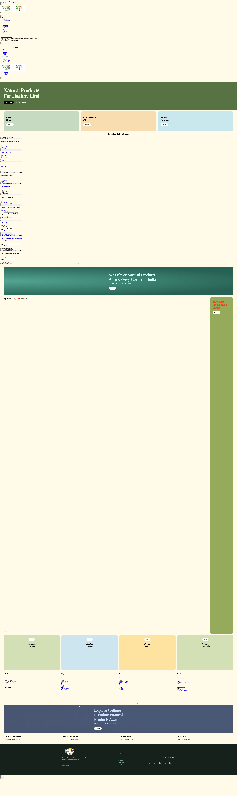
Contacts (4, 32)
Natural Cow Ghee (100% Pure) (10, 678)
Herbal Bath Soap (64, 689)
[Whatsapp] (2, 41)
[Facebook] (0, 41)
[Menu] (1, 4)
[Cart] (0, 14)
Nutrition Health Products (8, 22)
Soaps (4, 75)
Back (2, 17)
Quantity (2, 229)
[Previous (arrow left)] (1, 778)
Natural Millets (6, 21)
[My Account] (0, 13)
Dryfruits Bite (5, 25)
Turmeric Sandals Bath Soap (66, 678)
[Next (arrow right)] (3, 778)
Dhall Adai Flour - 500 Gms (182, 690)
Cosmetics (5, 27)
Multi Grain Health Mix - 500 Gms (184, 678)
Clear (5, 215)
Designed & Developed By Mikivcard (70, 769)
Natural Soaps (5, 26)
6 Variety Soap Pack (123, 678)
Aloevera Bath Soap (123, 686)
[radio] (5, 213)
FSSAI (4, 33)
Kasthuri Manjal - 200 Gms (182, 683)
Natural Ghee (3, 210)
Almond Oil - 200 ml (123, 682)
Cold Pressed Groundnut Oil (9, 682)
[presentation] (6, 137)
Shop (4, 30)
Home (4, 29)
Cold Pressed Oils (6, 20)
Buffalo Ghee (6, 686)
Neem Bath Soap (64, 682)
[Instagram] (1, 41)
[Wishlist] (0, 45)
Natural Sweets (6, 23)
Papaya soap (63, 686)
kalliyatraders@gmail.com (6, 37)
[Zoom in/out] (3, 776)
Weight (2, 214)
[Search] (1, 12)
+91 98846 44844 (4, 35)
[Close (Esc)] (1, 776)
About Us (5, 31)
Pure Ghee (5, 19)
